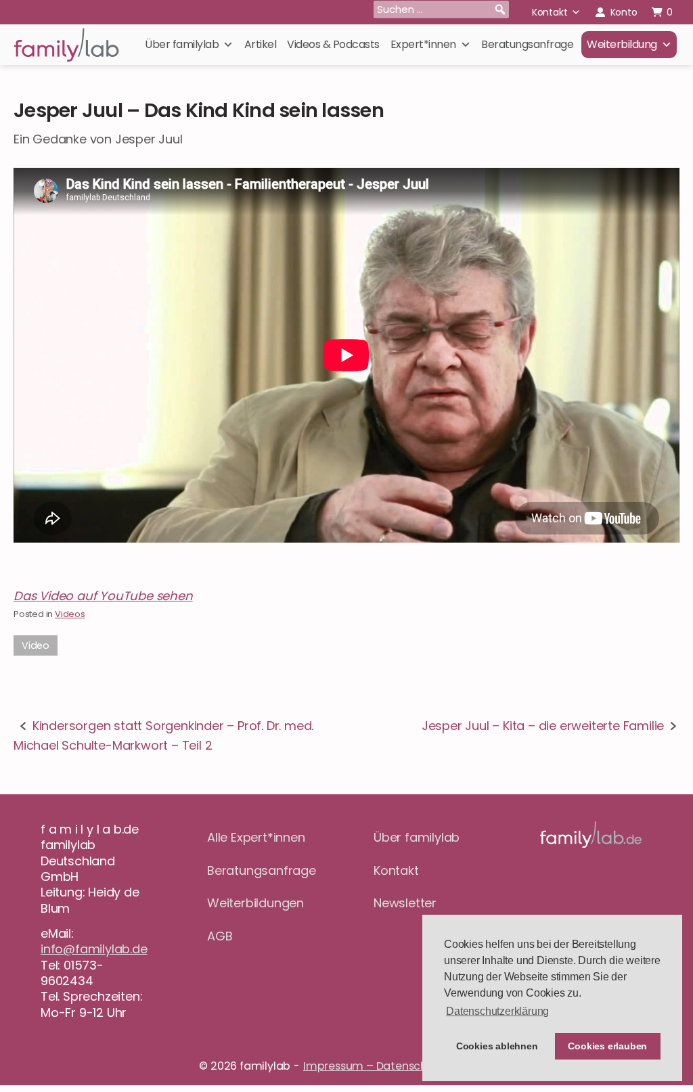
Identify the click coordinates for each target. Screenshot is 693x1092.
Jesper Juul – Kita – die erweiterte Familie (543, 725)
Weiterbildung (622, 44)
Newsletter (405, 902)
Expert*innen (423, 44)
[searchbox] (441, 9)
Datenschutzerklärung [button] (497, 1011)
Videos (70, 614)
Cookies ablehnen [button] (497, 1046)
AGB (219, 936)
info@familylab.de (94, 948)
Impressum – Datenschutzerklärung (398, 1066)
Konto (624, 12)
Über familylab (182, 44)
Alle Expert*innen (256, 837)
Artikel (260, 44)
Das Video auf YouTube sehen (103, 595)
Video (35, 645)
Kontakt (550, 12)
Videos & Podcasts (333, 44)
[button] (500, 9)
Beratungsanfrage (527, 44)
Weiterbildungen (255, 902)
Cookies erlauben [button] (607, 1046)
